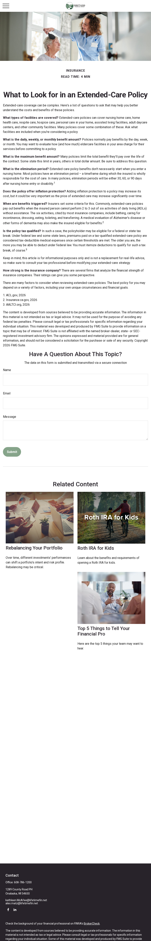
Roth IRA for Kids (95, 548)
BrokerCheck (92, 923)
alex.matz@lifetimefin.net (22, 903)
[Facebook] (8, 909)
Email (6, 393)
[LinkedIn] (14, 909)
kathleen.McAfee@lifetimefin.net (26, 900)
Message (9, 417)
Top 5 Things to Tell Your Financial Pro (103, 631)
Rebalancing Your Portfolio (34, 548)
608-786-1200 (23, 882)
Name (7, 370)
